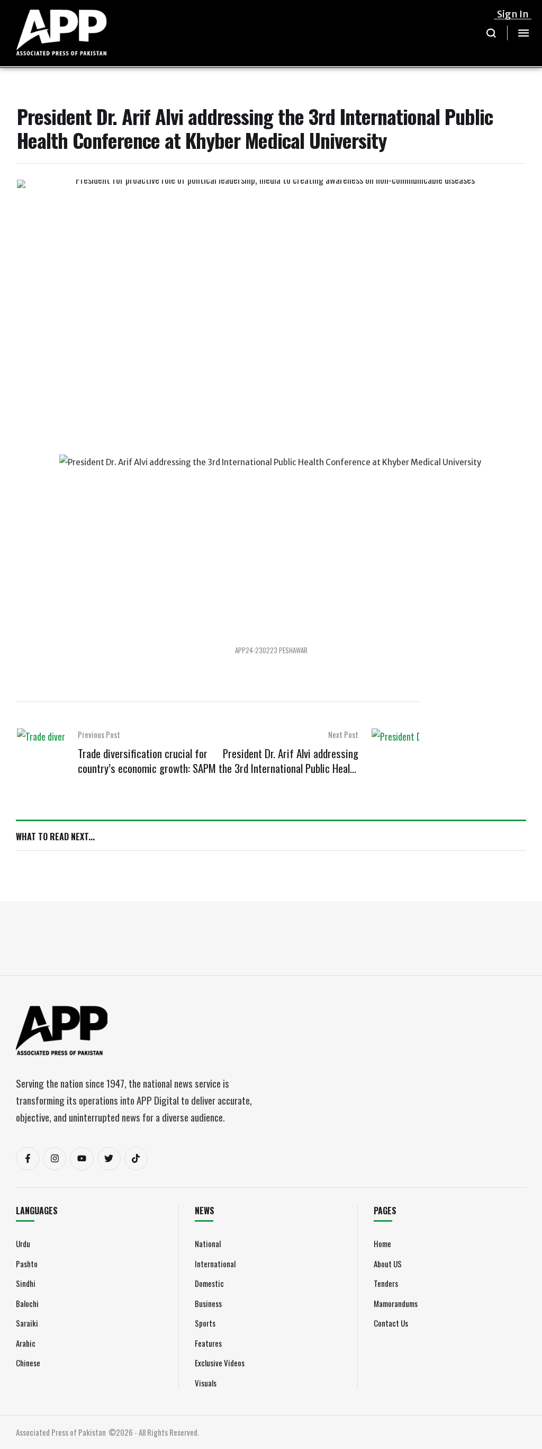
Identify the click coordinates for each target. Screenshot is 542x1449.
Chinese (28, 1362)
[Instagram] (54, 1158)
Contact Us (391, 1323)
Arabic (25, 1343)
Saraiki (27, 1323)
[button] (491, 32)
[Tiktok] (136, 1158)
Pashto (27, 1263)
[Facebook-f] (27, 1158)
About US (388, 1263)
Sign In (513, 14)
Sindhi (25, 1283)
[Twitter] (109, 1158)
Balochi (27, 1303)
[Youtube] (81, 1158)
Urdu (23, 1243)
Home (382, 1243)
